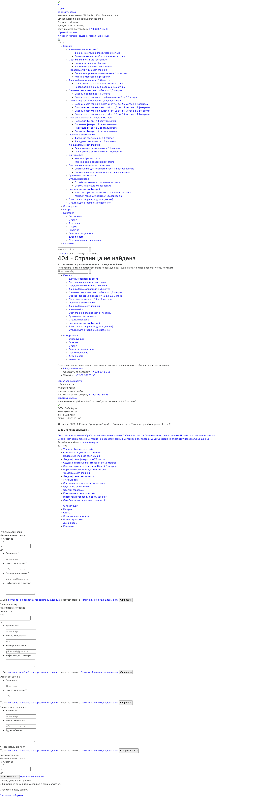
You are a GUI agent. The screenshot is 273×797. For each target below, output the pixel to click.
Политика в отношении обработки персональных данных (90, 435)
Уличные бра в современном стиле (94, 161)
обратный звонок (67, 32)
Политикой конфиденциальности (99, 599)
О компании (75, 216)
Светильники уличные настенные (88, 59)
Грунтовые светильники (82, 175)
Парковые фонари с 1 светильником (95, 120)
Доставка (74, 223)
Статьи (73, 219)
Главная (62, 253)
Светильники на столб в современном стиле (100, 56)
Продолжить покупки (32, 776)
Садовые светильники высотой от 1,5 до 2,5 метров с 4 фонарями (112, 114)
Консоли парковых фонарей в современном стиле (103, 192)
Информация (70, 335)
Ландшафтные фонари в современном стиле (100, 86)
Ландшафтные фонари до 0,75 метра (89, 80)
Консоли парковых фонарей (84, 189)
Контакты (68, 243)
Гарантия (74, 229)
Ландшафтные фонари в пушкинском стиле (99, 83)
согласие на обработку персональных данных (34, 599)
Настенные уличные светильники (93, 66)
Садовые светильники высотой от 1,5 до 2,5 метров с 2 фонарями (112, 107)
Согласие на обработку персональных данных (183, 438)
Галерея (67, 209)
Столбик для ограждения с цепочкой (90, 202)
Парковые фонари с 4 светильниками (96, 131)
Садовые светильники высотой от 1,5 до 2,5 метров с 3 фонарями (112, 110)
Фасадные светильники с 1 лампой (94, 138)
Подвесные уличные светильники (88, 69)
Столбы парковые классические (93, 185)
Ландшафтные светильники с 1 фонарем (97, 148)
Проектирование (78, 352)
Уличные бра (76, 155)
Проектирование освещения (85, 240)
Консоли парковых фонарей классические (98, 195)
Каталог (67, 46)
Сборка (73, 226)
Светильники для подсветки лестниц (90, 165)
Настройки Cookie (76, 438)
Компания (68, 212)
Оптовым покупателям (81, 233)
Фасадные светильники (82, 134)
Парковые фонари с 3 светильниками (96, 127)
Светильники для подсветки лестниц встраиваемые (104, 168)
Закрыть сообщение (11, 795)
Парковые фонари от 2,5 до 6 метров (90, 117)
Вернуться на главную (70, 380)
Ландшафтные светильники (84, 144)
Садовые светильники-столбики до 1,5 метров (95, 90)
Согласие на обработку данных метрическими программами (122, 438)
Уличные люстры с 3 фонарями (92, 76)
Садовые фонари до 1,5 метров (92, 93)
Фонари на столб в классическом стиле (97, 52)
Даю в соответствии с (60, 599)
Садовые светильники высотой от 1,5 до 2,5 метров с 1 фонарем (111, 103)
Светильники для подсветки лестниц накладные (102, 172)
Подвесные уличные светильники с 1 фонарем (101, 73)
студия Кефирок (89, 442)
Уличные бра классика (87, 158)
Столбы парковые (79, 178)
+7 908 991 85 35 (98, 29)
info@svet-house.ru (73, 368)
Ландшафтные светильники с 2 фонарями (98, 151)
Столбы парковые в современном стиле (97, 182)
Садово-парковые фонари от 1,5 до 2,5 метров (95, 100)
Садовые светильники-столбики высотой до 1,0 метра (106, 97)
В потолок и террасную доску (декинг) (91, 199)
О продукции (70, 206)
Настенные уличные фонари (90, 63)
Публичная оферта (133, 435)
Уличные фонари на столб (83, 49)
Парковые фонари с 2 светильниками (96, 124)
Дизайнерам (76, 236)
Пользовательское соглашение (161, 435)
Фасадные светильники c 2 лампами (95, 141)
